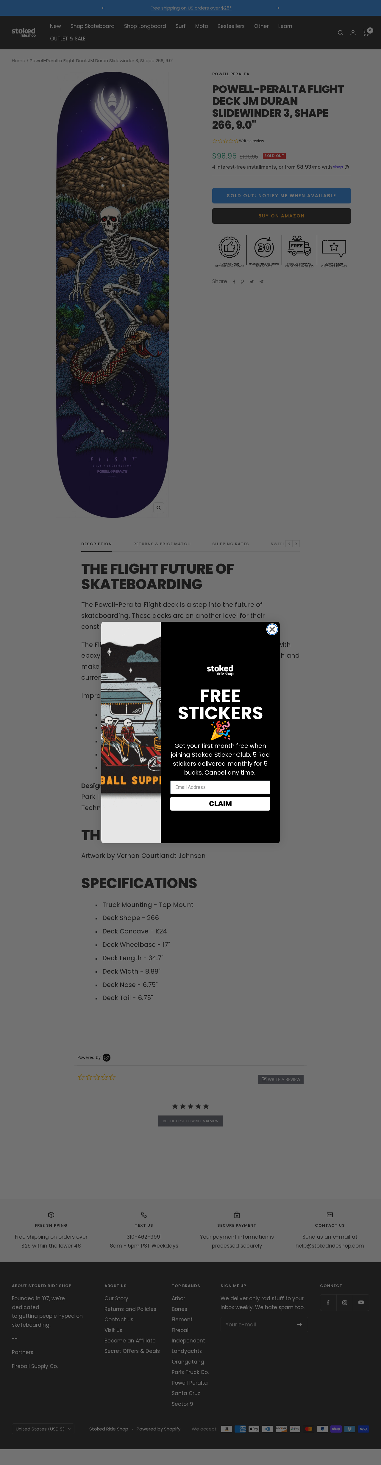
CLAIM (220, 804)
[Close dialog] (272, 629)
